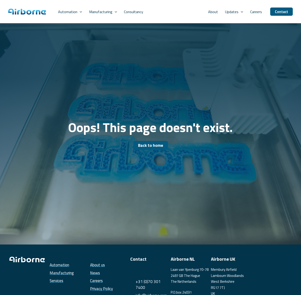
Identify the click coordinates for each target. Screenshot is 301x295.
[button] (79, 11)
